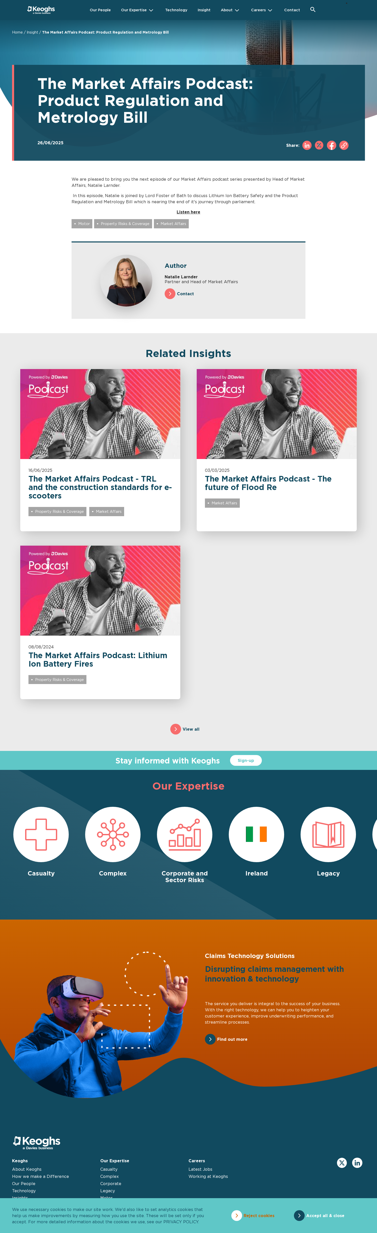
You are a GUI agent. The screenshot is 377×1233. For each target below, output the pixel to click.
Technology (24, 1190)
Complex (109, 1176)
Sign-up (246, 760)
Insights (20, 1198)
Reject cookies (259, 1215)
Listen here (188, 212)
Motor (84, 224)
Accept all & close (325, 1215)
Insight (32, 32)
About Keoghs (27, 1169)
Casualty (108, 1169)
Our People (23, 1183)
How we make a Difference (40, 1176)
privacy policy (180, 1221)
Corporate (110, 1183)
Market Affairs (173, 224)
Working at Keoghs (208, 1176)
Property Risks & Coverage (125, 224)
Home (17, 32)
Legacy (107, 1190)
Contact (185, 293)
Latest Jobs (200, 1169)
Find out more (232, 1039)
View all (191, 729)
